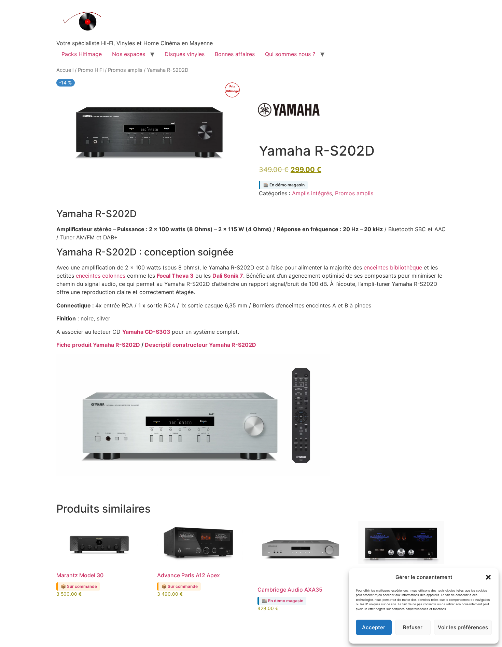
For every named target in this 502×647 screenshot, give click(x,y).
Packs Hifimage (81, 54)
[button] (488, 577)
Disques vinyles (185, 54)
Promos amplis (125, 70)
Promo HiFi (90, 70)
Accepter (373, 627)
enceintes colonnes (100, 275)
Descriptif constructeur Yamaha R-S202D (200, 344)
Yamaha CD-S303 (146, 331)
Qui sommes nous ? (290, 54)
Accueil (64, 70)
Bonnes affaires (235, 54)
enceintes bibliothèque (393, 267)
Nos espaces (128, 54)
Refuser (412, 627)
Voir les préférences (463, 627)
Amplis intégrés (312, 193)
